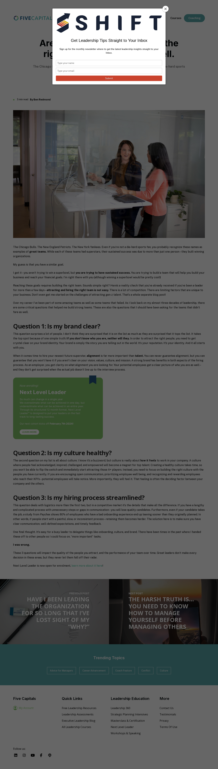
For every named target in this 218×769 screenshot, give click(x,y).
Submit (109, 78)
